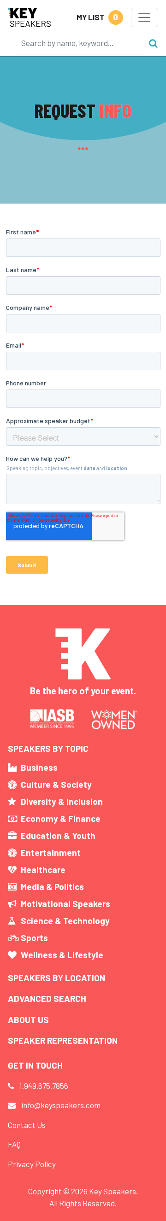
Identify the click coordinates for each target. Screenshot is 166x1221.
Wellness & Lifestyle (62, 954)
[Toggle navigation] (144, 17)
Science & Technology (65, 920)
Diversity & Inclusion (62, 801)
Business (39, 767)
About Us (28, 1019)
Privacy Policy (32, 1164)
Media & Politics (52, 886)
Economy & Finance (61, 818)
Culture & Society (56, 784)
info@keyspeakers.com (61, 1105)
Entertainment (51, 852)
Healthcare (43, 869)
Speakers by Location (56, 977)
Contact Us (27, 1124)
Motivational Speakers (65, 903)
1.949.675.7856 (43, 1085)
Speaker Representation (63, 1040)
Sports (34, 937)
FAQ (14, 1144)
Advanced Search (47, 998)
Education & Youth (58, 835)
